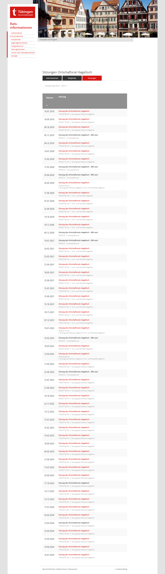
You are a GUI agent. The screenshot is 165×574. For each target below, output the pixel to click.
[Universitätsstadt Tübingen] (22, 12)
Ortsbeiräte (16, 39)
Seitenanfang (121, 569)
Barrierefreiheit (49, 569)
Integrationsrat (17, 46)
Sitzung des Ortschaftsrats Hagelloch (74, 111)
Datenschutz (62, 569)
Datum (49, 97)
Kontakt (14, 56)
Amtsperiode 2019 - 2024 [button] (55, 86)
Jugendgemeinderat (19, 43)
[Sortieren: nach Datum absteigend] (49, 105)
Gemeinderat (16, 33)
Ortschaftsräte (17, 36)
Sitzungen (92, 78)
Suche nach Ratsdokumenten (23, 52)
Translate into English (48, 39)
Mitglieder (72, 78)
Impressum (72, 569)
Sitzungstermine (18, 49)
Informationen (52, 78)
